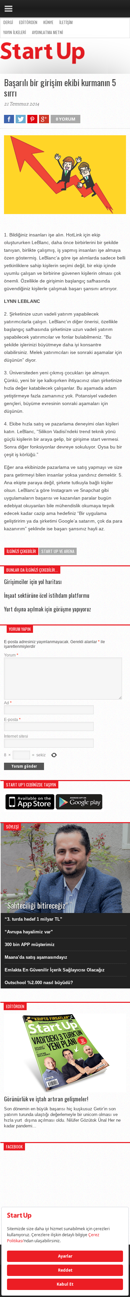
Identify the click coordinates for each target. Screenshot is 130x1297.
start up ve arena (57, 551)
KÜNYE (48, 22)
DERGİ (8, 22)
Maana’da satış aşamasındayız (36, 957)
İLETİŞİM (66, 22)
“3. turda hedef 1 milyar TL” (33, 919)
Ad (8, 703)
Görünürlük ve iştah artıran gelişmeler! (46, 1099)
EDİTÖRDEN (28, 22)
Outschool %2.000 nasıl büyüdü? (39, 982)
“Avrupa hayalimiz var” (29, 931)
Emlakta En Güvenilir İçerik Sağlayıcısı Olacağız (55, 969)
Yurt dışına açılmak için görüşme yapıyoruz (47, 609)
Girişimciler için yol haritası (33, 582)
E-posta (12, 719)
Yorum (11, 655)
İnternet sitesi (16, 736)
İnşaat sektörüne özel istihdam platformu (46, 595)
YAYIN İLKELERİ (14, 32)
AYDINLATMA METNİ (47, 32)
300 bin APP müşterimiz (30, 944)
